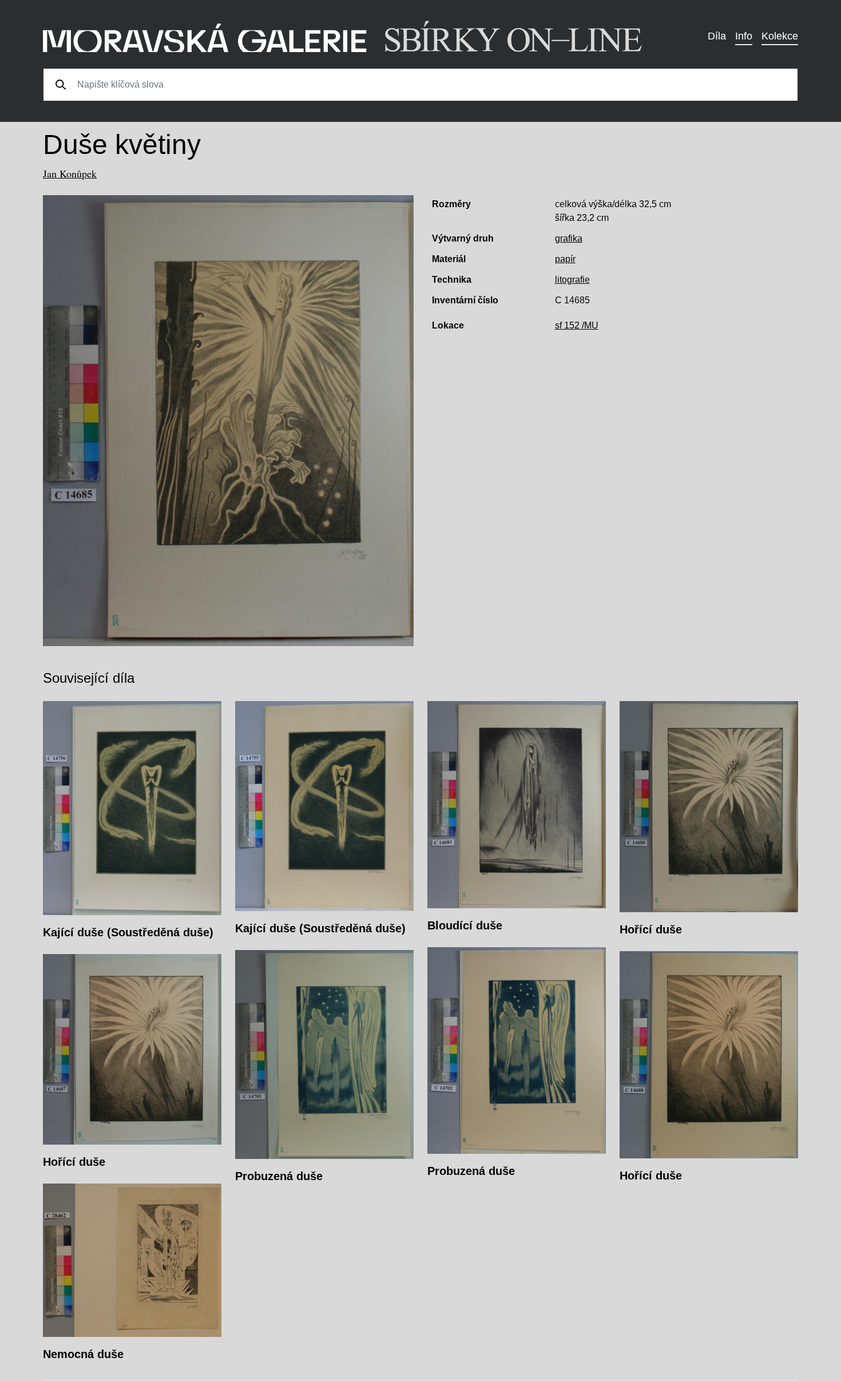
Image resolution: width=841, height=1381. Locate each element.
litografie (572, 279)
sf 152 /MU (576, 325)
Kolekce (779, 36)
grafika (568, 238)
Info (743, 36)
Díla (717, 36)
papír (565, 259)
